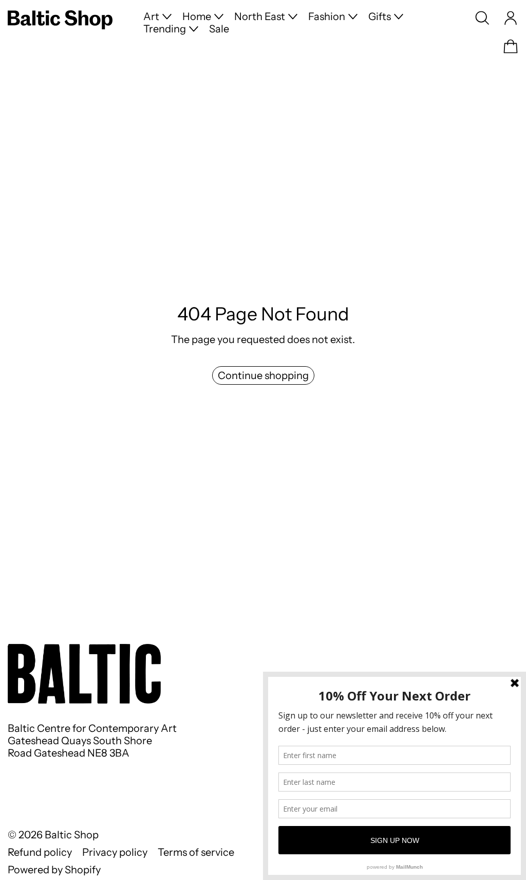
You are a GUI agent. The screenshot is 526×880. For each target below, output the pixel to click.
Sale (219, 29)
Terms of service (196, 852)
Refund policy (40, 852)
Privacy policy (114, 852)
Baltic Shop (72, 835)
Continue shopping (263, 375)
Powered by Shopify (54, 870)
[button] (482, 18)
